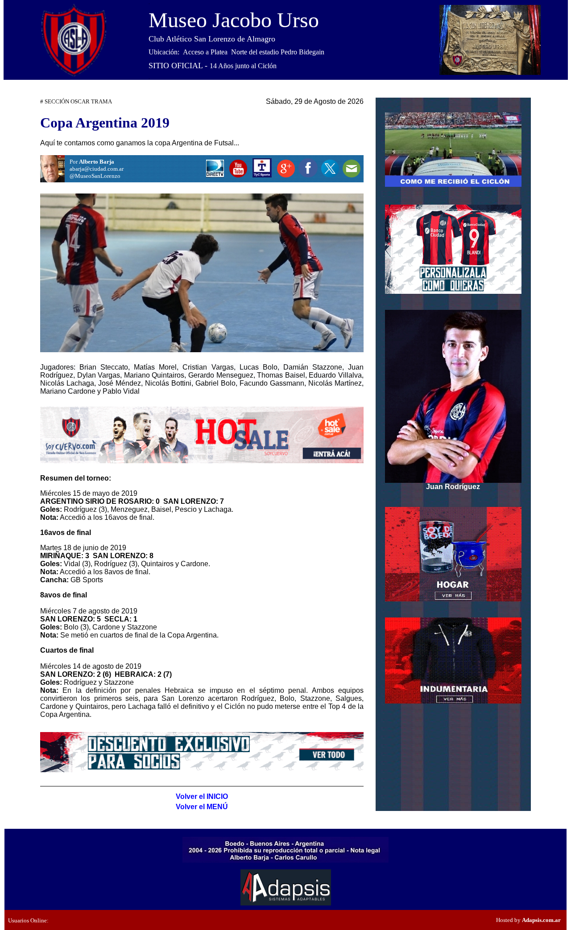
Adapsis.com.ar (541, 920)
